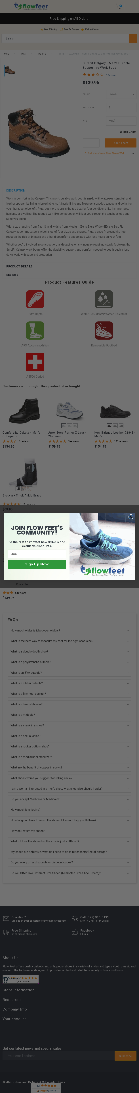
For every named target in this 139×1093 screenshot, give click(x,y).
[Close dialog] (131, 517)
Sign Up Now (37, 564)
